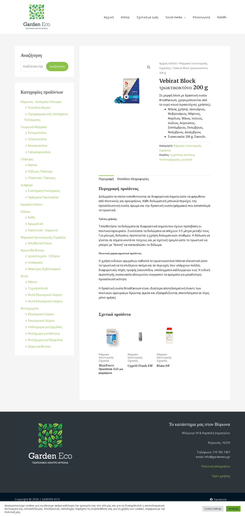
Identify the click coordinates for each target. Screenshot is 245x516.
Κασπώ (32, 165)
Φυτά (24, 276)
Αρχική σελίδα (168, 63)
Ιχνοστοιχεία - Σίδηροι (44, 256)
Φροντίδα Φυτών (32, 250)
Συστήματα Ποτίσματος (44, 191)
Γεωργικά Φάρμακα (34, 127)
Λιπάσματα (35, 262)
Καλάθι (222, 17)
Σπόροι (26, 212)
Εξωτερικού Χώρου (41, 314)
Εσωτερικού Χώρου (41, 321)
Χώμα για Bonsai (39, 346)
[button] (148, 67)
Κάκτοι (32, 282)
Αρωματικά (35, 224)
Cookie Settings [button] (212, 508)
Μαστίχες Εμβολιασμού (44, 269)
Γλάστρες (27, 159)
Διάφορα (26, 185)
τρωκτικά (186, 159)
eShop (125, 17)
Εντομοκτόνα (37, 133)
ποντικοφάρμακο (169, 159)
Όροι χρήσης (221, 476)
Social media (174, 17)
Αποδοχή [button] (233, 508)
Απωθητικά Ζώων (40, 243)
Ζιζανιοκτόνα (37, 139)
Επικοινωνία (201, 17)
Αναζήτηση (57, 66)
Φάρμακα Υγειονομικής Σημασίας (43, 237)
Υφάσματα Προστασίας (43, 197)
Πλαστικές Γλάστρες (42, 178)
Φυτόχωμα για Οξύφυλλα (45, 340)
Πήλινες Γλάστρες (40, 171)
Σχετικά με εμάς (147, 17)
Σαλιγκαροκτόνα (39, 152)
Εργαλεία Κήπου (32, 204)
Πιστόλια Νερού (39, 108)
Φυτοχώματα (30, 308)
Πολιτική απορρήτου (215, 466)
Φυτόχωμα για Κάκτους (44, 333)
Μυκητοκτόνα (37, 146)
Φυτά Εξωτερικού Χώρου (45, 295)
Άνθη (31, 217)
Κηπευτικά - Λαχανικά (43, 230)
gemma (177, 155)
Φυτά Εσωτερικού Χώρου (45, 301)
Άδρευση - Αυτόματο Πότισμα (41, 102)
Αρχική (109, 17)
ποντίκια (189, 155)
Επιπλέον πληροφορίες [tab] (133, 179)
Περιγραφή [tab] (106, 179)
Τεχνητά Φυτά (38, 288)
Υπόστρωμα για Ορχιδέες (45, 327)
